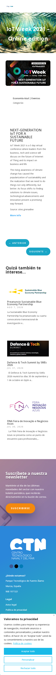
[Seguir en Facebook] (11, 566)
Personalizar (28, 659)
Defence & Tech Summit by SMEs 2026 (27, 364)
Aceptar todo (28, 651)
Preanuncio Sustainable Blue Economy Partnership (24, 303)
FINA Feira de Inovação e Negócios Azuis (27, 422)
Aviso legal (11, 604)
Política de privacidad (16, 609)
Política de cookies (22, 643)
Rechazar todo (28, 668)
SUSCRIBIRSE (20, 508)
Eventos (35, 98)
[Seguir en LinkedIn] (21, 566)
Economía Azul (21, 98)
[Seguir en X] (16, 566)
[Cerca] (54, 615)
